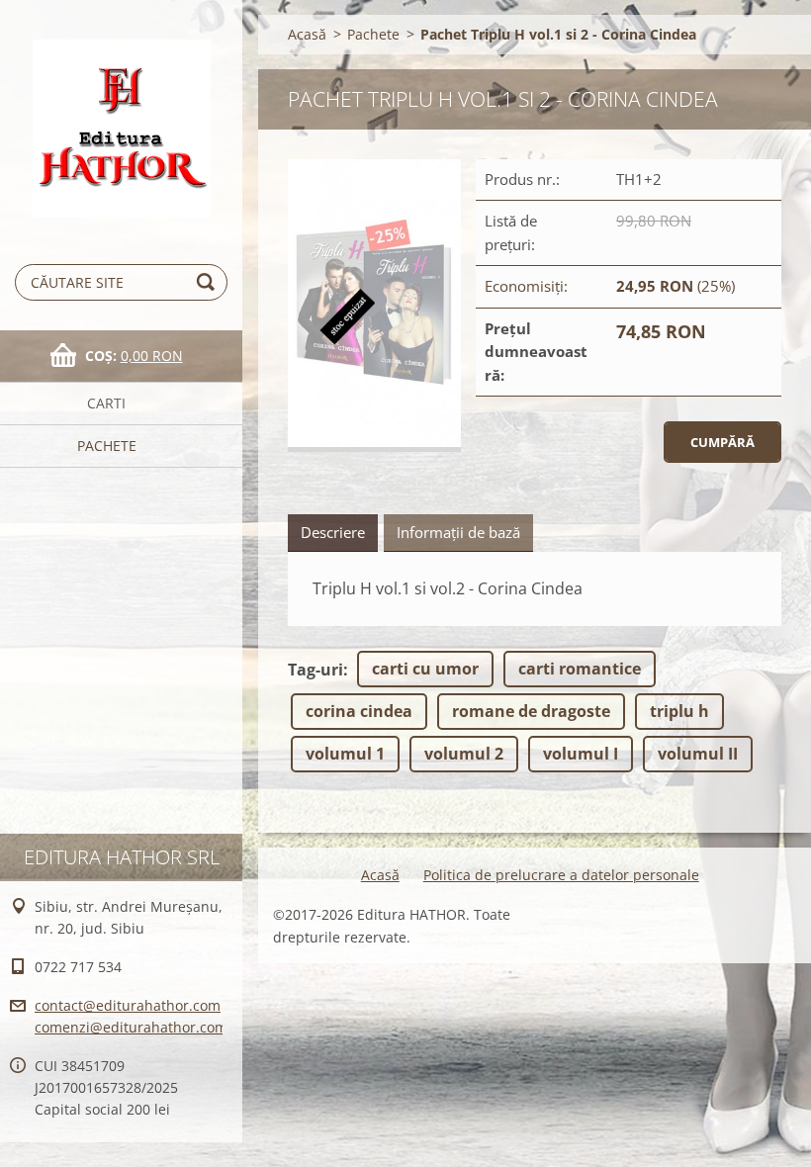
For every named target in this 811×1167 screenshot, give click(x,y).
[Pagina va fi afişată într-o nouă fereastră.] (374, 305)
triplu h (679, 711)
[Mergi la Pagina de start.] (121, 114)
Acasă (307, 34)
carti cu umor (425, 668)
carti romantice (579, 668)
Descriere (333, 532)
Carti (106, 403)
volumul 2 (463, 753)
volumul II (698, 753)
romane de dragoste (531, 711)
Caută (209, 282)
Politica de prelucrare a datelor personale (561, 874)
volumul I (580, 753)
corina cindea (359, 711)
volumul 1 (345, 753)
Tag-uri (315, 669)
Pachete (106, 445)
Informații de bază (458, 532)
